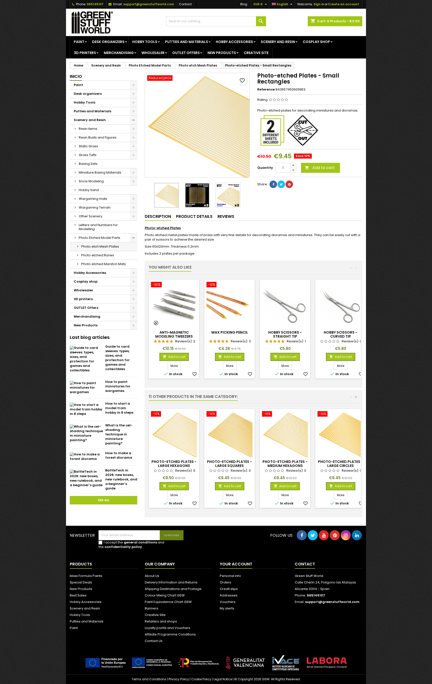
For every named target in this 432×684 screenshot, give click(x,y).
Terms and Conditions (149, 679)
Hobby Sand (89, 190)
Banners (151, 608)
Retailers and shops (161, 621)
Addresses (229, 595)
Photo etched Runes (97, 255)
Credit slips (229, 588)
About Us (152, 575)
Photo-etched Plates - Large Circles (340, 463)
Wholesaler (153, 52)
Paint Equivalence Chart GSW (168, 601)
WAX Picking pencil (229, 332)
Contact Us (153, 640)
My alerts (227, 608)
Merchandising (119, 52)
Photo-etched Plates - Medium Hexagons (285, 463)
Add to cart (320, 168)
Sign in (319, 4)
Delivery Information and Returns (171, 582)
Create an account (343, 4)
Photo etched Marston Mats (103, 264)
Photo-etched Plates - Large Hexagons (174, 463)
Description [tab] (158, 216)
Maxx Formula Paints (86, 575)
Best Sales (78, 595)
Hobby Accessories (234, 41)
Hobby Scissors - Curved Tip (340, 334)
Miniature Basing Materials (100, 172)
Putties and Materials (186, 41)
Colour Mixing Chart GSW (165, 595)
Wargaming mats (93, 198)
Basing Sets (88, 163)
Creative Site (155, 614)
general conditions (140, 542)
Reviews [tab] (226, 216)
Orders (225, 582)
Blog (243, 4)
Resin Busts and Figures (97, 137)
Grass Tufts (87, 155)
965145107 (95, 4)
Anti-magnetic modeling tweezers (174, 334)
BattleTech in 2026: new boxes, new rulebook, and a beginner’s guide (121, 479)
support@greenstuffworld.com (148, 4)
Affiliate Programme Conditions (170, 634)
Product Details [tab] (194, 216)
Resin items (88, 128)
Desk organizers (108, 41)
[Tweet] (281, 184)
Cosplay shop (316, 41)
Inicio (76, 76)
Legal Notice (223, 679)
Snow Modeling (91, 181)
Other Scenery (90, 216)
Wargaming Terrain (94, 207)
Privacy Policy (178, 679)
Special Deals (81, 582)
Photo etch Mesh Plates (100, 246)
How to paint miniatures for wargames (117, 386)
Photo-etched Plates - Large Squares (229, 463)
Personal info (230, 575)
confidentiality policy (123, 546)
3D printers (85, 52)
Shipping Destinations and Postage (173, 588)
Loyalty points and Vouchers (167, 627)
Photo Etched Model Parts (99, 237)
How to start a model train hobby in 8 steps (119, 408)
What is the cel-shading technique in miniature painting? (118, 434)
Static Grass (88, 146)
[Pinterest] (289, 184)
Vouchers (228, 601)
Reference (266, 89)
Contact (185, 4)
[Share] (273, 184)
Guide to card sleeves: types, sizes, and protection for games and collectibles (117, 357)
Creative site (256, 52)
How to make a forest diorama (118, 455)
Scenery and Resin (278, 41)
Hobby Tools (144, 41)
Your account (236, 564)
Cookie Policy (201, 679)
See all (104, 500)
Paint (79, 41)
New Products (222, 52)
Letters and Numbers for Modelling (98, 227)
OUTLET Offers (186, 52)
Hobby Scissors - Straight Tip (285, 334)
